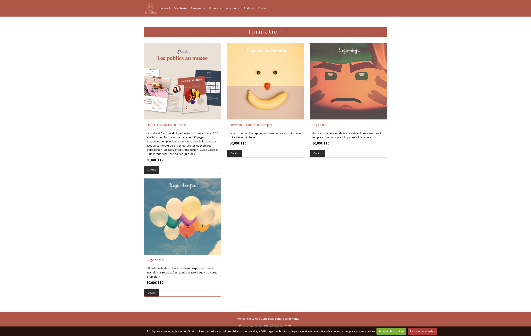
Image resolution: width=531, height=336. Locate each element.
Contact (262, 8)
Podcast (249, 8)
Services (196, 8)
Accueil (165, 8)
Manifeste (180, 8)
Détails (185, 81)
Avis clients (233, 8)
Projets (213, 8)
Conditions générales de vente (280, 318)
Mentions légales (247, 318)
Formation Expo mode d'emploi (250, 125)
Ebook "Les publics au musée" (166, 125)
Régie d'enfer (155, 260)
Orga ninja (319, 125)
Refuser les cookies (422, 331)
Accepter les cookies (391, 331)
